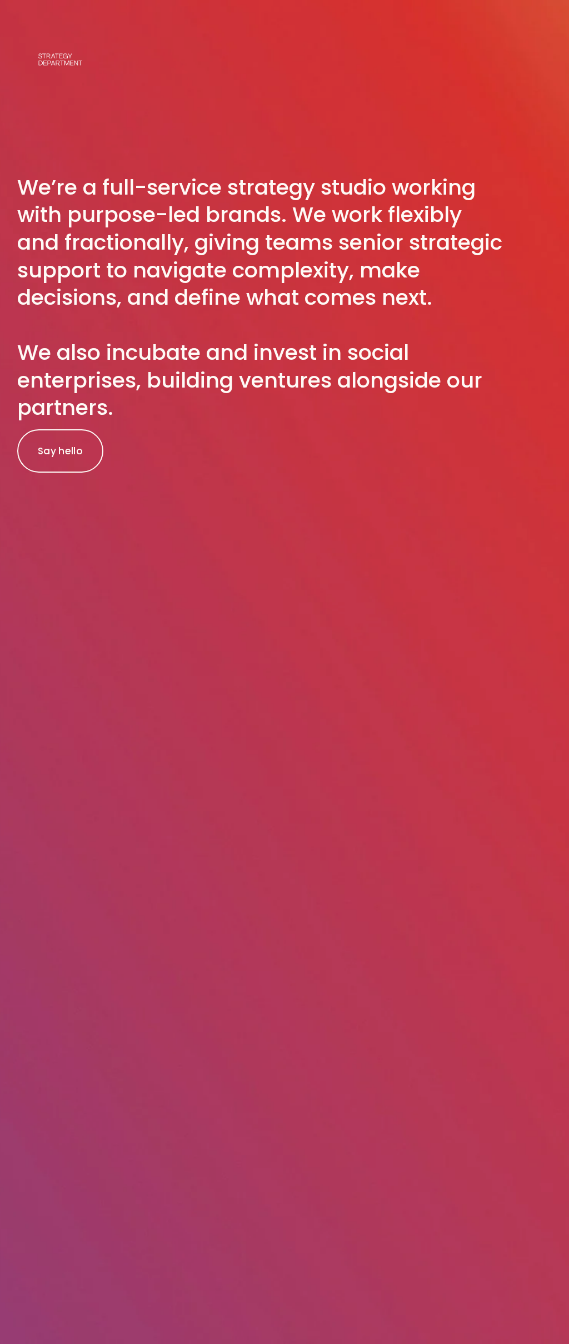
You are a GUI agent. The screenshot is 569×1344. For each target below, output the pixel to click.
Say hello (60, 451)
